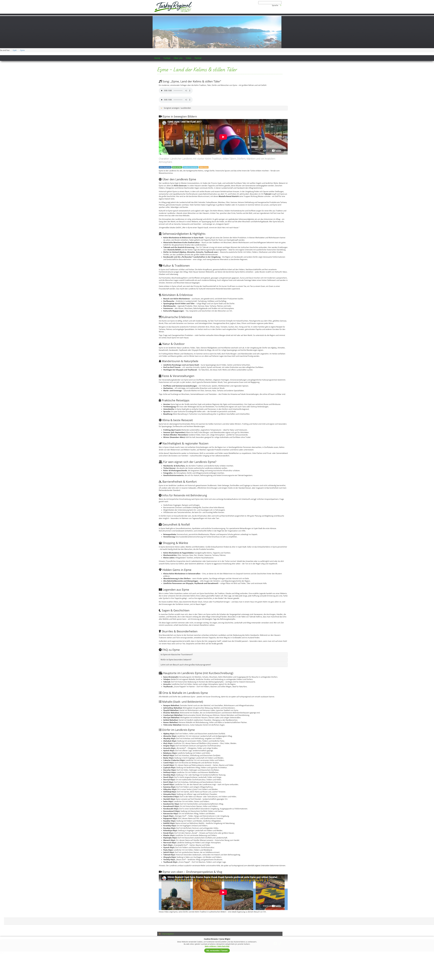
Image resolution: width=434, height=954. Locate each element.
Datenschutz (163, 911)
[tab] (219, 902)
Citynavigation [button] (167, 902)
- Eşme (22, 18)
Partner (198, 25)
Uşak (15, 18)
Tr (280, 5)
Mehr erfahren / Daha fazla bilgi (217, 946)
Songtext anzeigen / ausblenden (177, 76)
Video (188, 25)
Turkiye (166, 25)
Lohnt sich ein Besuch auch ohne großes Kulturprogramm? (186, 633)
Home (157, 25)
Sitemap (182, 911)
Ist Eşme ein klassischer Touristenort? (177, 622)
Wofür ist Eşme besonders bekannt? (176, 627)
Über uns (178, 25)
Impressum (173, 911)
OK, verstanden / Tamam (217, 950)
